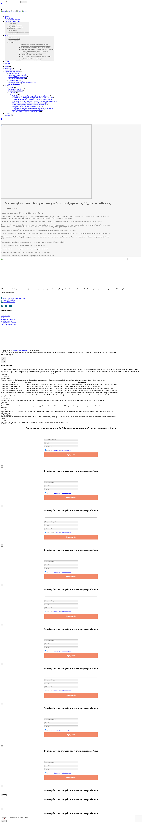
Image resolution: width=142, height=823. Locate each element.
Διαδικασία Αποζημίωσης (9, 319)
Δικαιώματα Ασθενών (7, 321)
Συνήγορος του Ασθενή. (20, 351)
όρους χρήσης (57, 450)
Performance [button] (5, 402)
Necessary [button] (4, 374)
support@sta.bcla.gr (9, 300)
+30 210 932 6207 (9, 302)
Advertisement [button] (5, 413)
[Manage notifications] (4, 818)
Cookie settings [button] (6, 354)
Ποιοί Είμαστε (5, 316)
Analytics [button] (4, 407)
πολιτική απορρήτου (66, 450)
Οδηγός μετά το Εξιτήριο (8, 324)
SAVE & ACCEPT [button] (7, 424)
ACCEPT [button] (15, 354)
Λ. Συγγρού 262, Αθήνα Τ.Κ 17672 (14, 298)
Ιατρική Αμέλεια (6, 317)
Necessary (6, 376)
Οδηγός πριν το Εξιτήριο (8, 323)
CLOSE (4, 795)
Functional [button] (4, 397)
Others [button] (3, 418)
